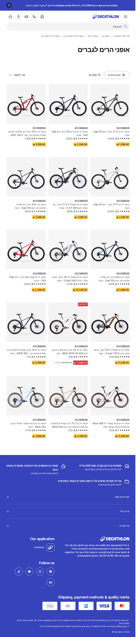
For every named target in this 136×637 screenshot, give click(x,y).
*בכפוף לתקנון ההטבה (71, 5)
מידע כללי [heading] (122, 507)
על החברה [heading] (122, 521)
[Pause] (9, 5)
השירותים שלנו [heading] (119, 492)
